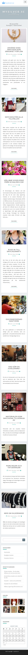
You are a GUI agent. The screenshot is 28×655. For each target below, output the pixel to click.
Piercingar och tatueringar (14, 467)
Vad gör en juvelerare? (14, 367)
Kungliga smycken (8, 555)
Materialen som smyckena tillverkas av (14, 418)
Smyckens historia (8, 558)
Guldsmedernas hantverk (14, 320)
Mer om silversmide (14, 513)
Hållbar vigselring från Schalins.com (14, 181)
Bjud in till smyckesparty (14, 250)
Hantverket (7, 552)
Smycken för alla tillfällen (14, 118)
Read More (14, 88)
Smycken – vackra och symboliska (12, 580)
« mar (4, 644)
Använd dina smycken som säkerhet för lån (14, 49)
